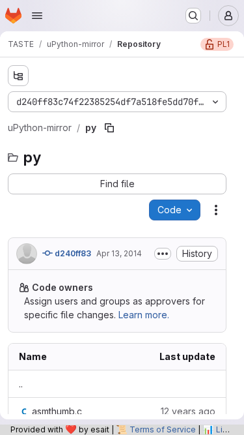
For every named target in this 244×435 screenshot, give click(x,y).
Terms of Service (162, 429)
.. (21, 383)
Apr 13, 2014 (119, 253)
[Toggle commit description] (162, 254)
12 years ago (188, 411)
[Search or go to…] (193, 15)
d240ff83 (72, 253)
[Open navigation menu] (37, 15)
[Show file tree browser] (18, 75)
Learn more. (143, 314)
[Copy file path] (109, 127)
